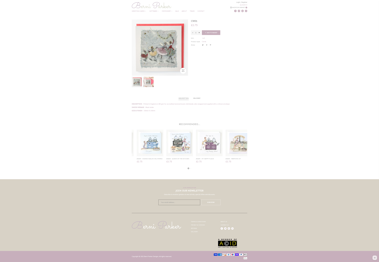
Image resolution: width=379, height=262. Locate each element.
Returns (194, 228)
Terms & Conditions (198, 221)
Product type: (195, 41)
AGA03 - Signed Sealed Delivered (145, 159)
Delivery (196, 98)
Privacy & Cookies (198, 225)
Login (238, 2)
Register (244, 2)
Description (184, 98)
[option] (137, 82)
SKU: (192, 38)
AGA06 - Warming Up (228, 159)
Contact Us (225, 225)
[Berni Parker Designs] (151, 5)
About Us (224, 221)
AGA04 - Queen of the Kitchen (172, 159)
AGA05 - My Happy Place (200, 159)
